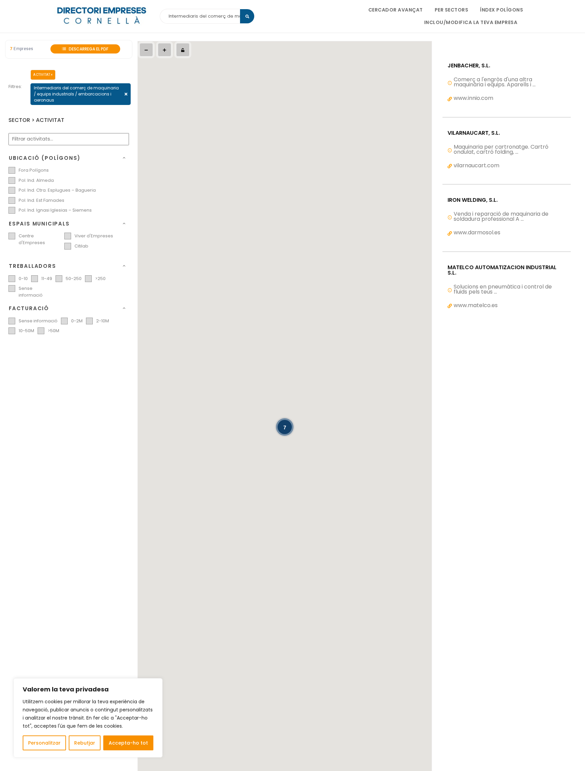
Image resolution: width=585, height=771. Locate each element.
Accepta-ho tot (128, 743)
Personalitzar (44, 743)
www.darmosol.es (477, 232)
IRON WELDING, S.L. (473, 200)
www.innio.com (473, 98)
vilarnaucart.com (476, 165)
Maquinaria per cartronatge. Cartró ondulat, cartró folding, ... (501, 149)
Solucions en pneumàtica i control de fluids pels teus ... (503, 289)
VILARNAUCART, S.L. (474, 133)
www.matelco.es (476, 305)
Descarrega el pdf (88, 49)
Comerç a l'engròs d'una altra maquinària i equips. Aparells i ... (495, 82)
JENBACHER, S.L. (469, 65)
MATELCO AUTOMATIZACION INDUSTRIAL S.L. (502, 270)
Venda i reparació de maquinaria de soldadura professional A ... (501, 216)
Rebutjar (84, 743)
